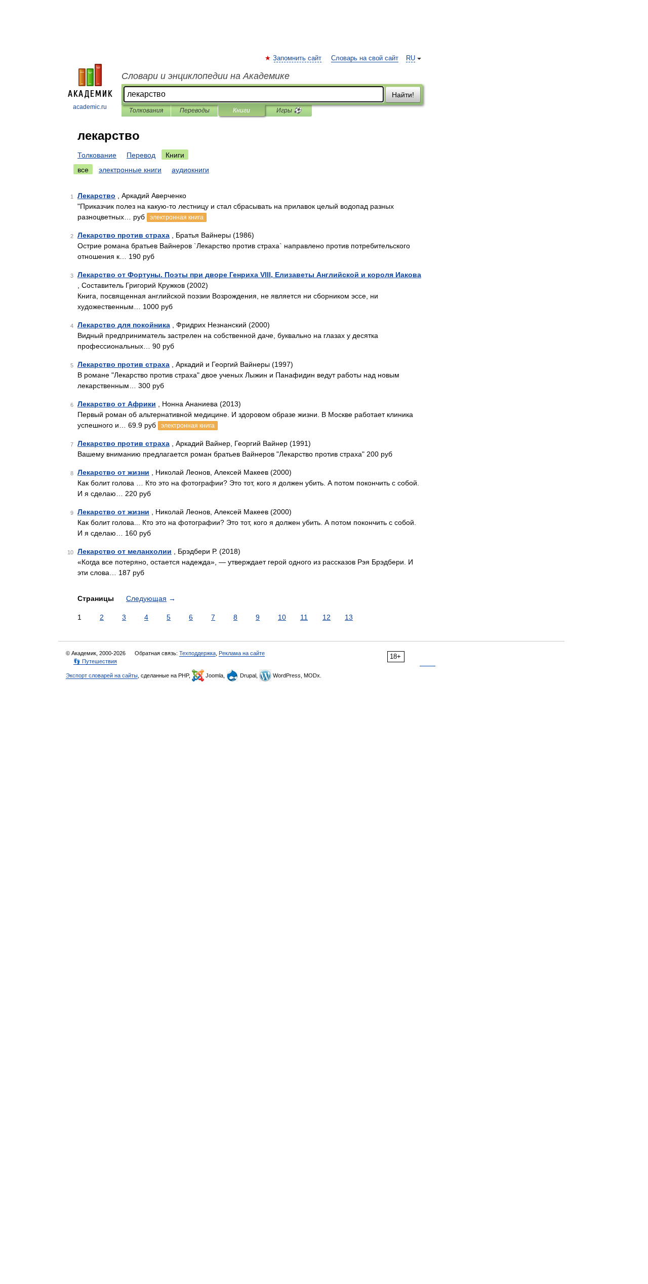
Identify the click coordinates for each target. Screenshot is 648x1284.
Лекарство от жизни (113, 472)
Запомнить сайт (297, 58)
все (83, 170)
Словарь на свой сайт (364, 58)
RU (410, 58)
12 (326, 617)
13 (349, 617)
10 (282, 617)
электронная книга (177, 217)
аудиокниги (190, 170)
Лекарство (96, 196)
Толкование (96, 155)
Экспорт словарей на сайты (102, 675)
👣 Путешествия (95, 661)
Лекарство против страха (123, 235)
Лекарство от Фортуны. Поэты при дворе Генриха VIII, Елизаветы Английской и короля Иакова (249, 275)
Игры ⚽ (288, 110)
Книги (241, 110)
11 (304, 617)
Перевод (141, 155)
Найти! (403, 95)
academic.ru (90, 106)
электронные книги (130, 170)
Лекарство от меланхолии (124, 551)
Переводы (195, 110)
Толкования (146, 110)
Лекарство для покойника (123, 325)
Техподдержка (197, 653)
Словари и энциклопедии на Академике (206, 76)
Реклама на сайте (242, 653)
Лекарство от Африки (116, 404)
